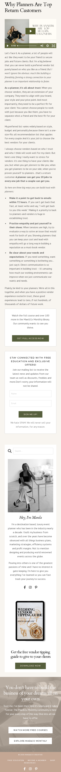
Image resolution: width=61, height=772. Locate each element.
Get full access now (30, 338)
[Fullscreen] (53, 45)
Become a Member (37, 760)
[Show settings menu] (48, 45)
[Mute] (42, 45)
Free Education (16, 760)
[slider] (27, 45)
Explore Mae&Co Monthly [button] (30, 741)
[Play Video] (7, 45)
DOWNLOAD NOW (30, 666)
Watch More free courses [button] (30, 730)
